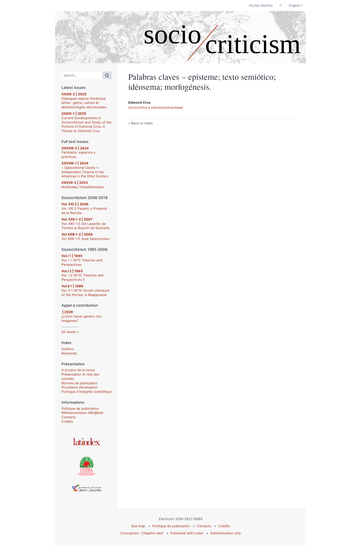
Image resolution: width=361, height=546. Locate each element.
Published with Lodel (186, 533)
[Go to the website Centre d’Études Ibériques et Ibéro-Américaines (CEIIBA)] (86, 465)
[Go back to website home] (180, 37)
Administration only (225, 533)
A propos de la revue (78, 370)
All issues (68, 332)
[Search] (107, 75)
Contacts (68, 417)
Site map (138, 526)
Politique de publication (80, 408)
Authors (67, 349)
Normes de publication (79, 383)
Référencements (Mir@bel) (82, 413)
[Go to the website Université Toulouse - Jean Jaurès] (86, 487)
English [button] (294, 5)
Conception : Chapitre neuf (141, 533)
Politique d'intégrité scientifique (86, 392)
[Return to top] (358, 3)
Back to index (142, 123)
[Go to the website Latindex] (86, 441)
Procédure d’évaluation (79, 387)
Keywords (69, 353)
